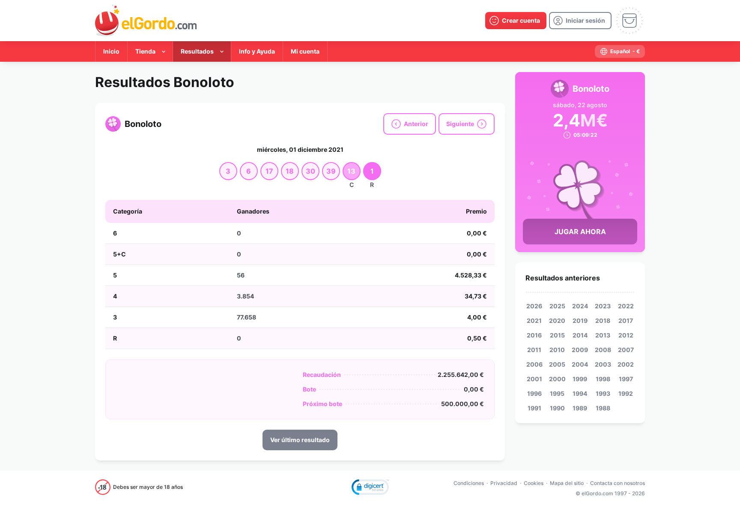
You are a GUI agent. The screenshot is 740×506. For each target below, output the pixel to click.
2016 (534, 335)
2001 (534, 379)
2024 (580, 306)
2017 (625, 320)
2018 (602, 320)
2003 (603, 364)
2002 (626, 364)
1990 (557, 408)
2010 (557, 349)
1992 (625, 393)
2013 (602, 335)
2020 (557, 320)
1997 (626, 379)
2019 (580, 320)
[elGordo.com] (146, 20)
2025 (557, 306)
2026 (534, 306)
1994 (580, 393)
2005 (557, 364)
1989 (580, 408)
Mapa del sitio (567, 483)
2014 (580, 335)
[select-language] (620, 51)
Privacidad (503, 483)
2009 (580, 349)
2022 (626, 306)
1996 (534, 393)
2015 (557, 335)
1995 (557, 393)
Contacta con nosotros (617, 483)
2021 (534, 320)
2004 (580, 364)
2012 (625, 335)
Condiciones (469, 483)
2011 (534, 349)
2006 (534, 364)
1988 (603, 408)
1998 (603, 379)
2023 (603, 306)
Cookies (533, 483)
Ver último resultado (300, 439)
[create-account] (515, 20)
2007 (626, 349)
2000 (557, 379)
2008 (603, 349)
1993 (603, 393)
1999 (580, 379)
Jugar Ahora (580, 231)
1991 (534, 408)
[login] (580, 20)
